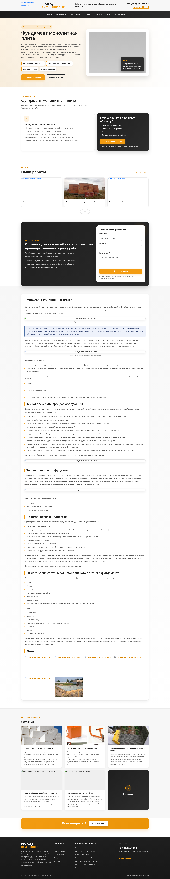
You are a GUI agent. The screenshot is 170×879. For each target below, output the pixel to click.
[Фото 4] (128, 666)
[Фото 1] (38, 666)
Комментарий (104, 253)
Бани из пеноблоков (82, 854)
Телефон (102, 243)
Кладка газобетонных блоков (85, 858)
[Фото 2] (68, 666)
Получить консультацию (112, 141)
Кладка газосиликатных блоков (86, 851)
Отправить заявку (121, 271)
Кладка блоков (59, 854)
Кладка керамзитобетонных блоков (88, 868)
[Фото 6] (68, 687)
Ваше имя (103, 234)
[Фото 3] (98, 666)
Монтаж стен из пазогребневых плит (88, 861)
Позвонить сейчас (56, 77)
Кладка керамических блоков (85, 864)
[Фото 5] (38, 687)
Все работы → (142, 173)
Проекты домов (59, 851)
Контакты (57, 861)
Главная (57, 848)
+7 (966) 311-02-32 (138, 3)
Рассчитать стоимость (33, 77)
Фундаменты (58, 858)
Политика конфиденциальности (138, 875)
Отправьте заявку (99, 823)
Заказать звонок (141, 7)
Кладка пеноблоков (82, 848)
